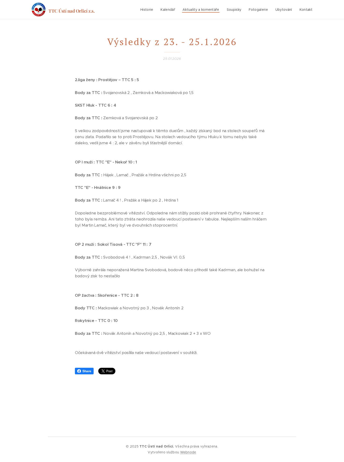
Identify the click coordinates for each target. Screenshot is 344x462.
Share (86, 371)
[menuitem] (148, 9)
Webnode (188, 452)
